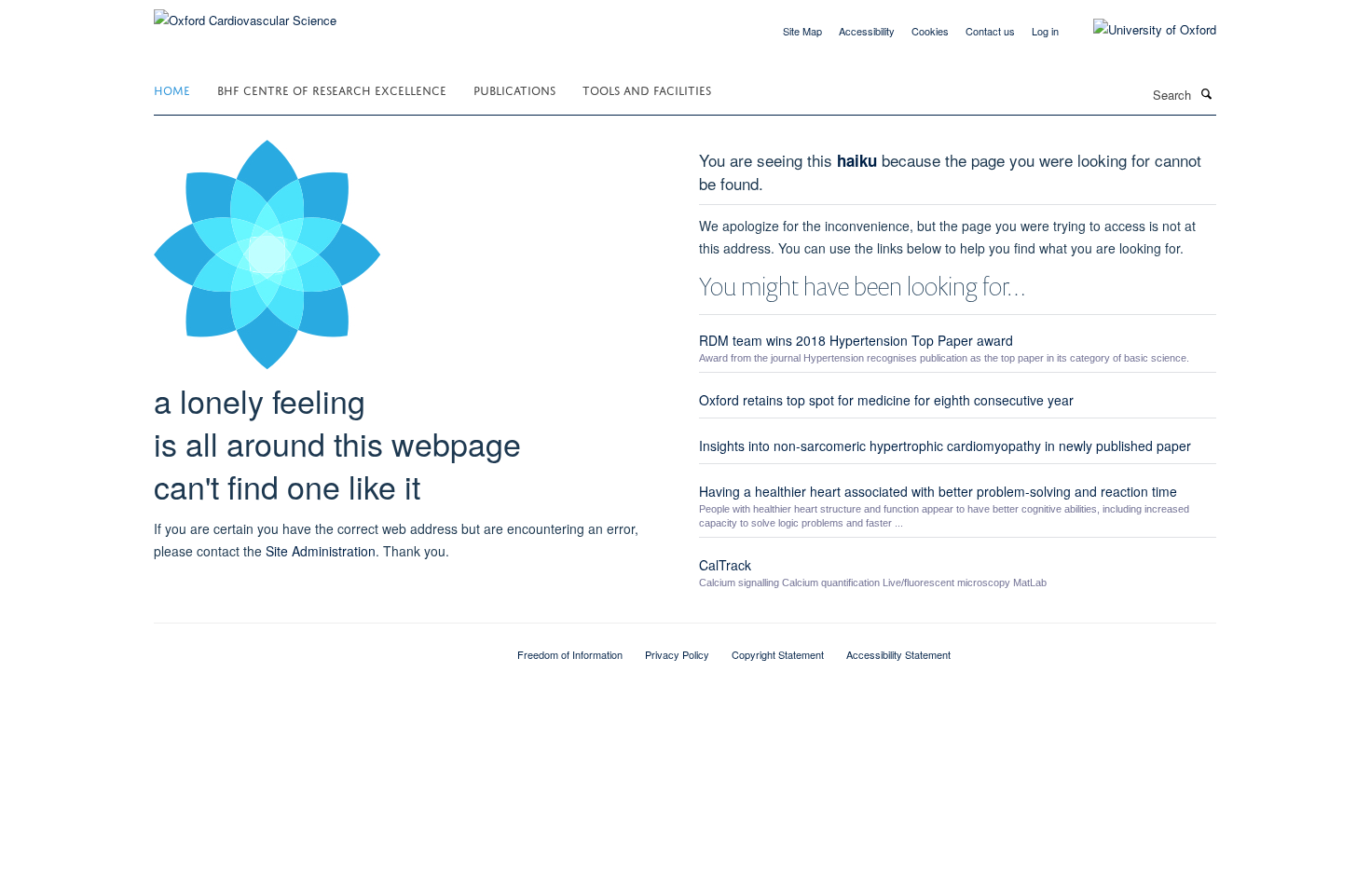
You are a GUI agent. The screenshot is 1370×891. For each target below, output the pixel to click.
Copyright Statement (778, 654)
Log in (1045, 30)
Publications (514, 89)
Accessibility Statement (898, 654)
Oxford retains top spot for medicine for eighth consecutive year (886, 400)
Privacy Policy (677, 654)
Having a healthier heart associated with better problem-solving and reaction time (938, 491)
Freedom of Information (570, 654)
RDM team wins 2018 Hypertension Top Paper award (856, 340)
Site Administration (321, 550)
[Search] (1206, 93)
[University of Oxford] (1140, 30)
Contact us (990, 30)
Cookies (930, 30)
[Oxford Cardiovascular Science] (245, 13)
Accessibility (867, 30)
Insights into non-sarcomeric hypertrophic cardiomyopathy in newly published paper (945, 445)
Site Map (802, 30)
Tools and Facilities (646, 89)
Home (172, 89)
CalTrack (725, 564)
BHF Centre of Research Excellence (331, 89)
